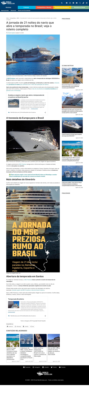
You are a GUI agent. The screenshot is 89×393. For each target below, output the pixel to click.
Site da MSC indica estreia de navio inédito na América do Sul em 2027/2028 (54, 351)
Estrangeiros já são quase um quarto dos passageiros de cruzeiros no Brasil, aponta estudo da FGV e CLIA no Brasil (72, 111)
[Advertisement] (72, 42)
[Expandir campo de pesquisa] (62, 2)
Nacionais (13, 10)
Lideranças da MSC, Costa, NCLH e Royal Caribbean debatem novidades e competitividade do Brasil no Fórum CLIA (26, 353)
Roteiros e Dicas (79, 7)
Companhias (13, 18)
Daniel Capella (11, 32)
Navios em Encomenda (24, 10)
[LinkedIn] (73, 3)
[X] (80, 3)
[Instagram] (70, 3)
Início (7, 18)
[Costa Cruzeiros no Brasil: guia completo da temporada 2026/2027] (72, 125)
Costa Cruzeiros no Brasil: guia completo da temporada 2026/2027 (72, 135)
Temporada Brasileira (62, 7)
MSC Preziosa (22, 164)
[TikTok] (83, 3)
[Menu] (86, 3)
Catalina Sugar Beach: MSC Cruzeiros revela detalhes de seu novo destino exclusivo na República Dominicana (12, 353)
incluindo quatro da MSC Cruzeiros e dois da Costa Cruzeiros (28, 290)
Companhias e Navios (44, 7)
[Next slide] (57, 348)
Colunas (26, 7)
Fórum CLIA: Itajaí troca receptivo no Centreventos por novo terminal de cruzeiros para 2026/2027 (71, 86)
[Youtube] (77, 3)
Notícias (8, 7)
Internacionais (5, 10)
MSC (18, 18)
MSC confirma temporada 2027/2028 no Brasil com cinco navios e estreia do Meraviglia (40, 352)
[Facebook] (67, 3)
